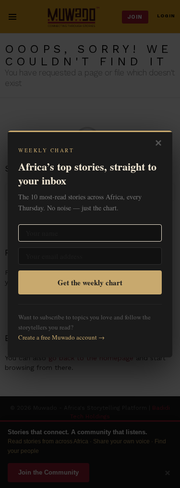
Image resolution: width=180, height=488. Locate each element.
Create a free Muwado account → (61, 337)
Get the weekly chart (90, 282)
